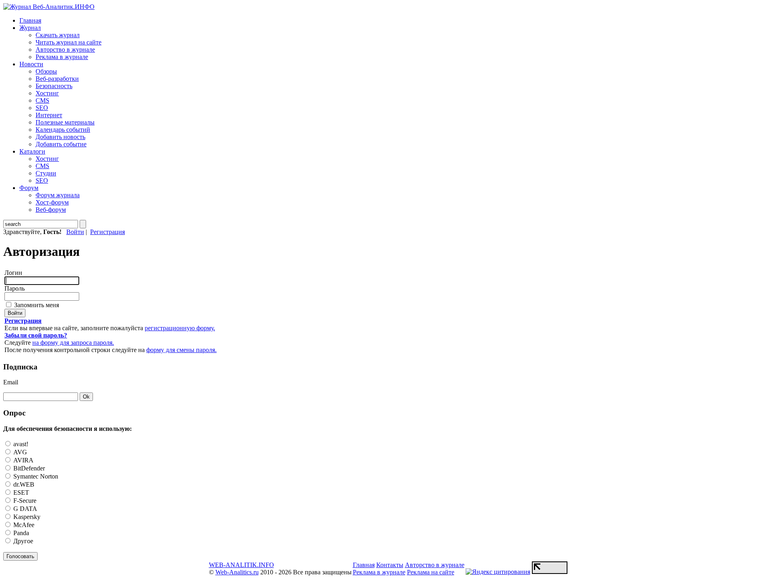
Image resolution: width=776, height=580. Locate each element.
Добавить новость (60, 136)
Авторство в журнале (65, 49)
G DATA (24, 508)
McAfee (23, 524)
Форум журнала (58, 195)
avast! (20, 444)
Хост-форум (52, 202)
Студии (46, 173)
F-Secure (24, 500)
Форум (28, 187)
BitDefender (28, 468)
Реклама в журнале (62, 56)
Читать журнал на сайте (68, 42)
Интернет (49, 115)
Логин (13, 272)
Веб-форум (51, 209)
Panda (20, 532)
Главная (30, 20)
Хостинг (47, 93)
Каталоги (32, 151)
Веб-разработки (57, 78)
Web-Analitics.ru (237, 572)
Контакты (389, 564)
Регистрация (107, 231)
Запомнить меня (36, 305)
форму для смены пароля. (181, 349)
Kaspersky (26, 516)
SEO (42, 107)
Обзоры (46, 71)
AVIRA (23, 460)
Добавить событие (61, 144)
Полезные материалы (65, 122)
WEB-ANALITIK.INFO (241, 564)
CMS (42, 100)
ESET (20, 492)
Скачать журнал (58, 35)
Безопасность (54, 85)
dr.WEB (23, 484)
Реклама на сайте (430, 572)
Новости (31, 64)
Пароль (14, 288)
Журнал (30, 27)
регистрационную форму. (180, 328)
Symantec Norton (35, 476)
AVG (19, 452)
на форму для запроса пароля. (73, 342)
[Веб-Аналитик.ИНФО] (49, 6)
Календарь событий (63, 129)
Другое (22, 541)
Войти (75, 231)
